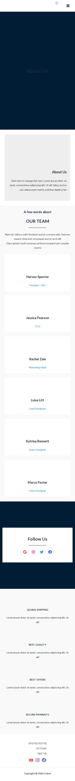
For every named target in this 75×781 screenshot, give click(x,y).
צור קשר (42, 753)
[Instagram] (37, 760)
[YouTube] (31, 760)
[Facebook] (44, 760)
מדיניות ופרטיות (37, 743)
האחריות (41, 748)
